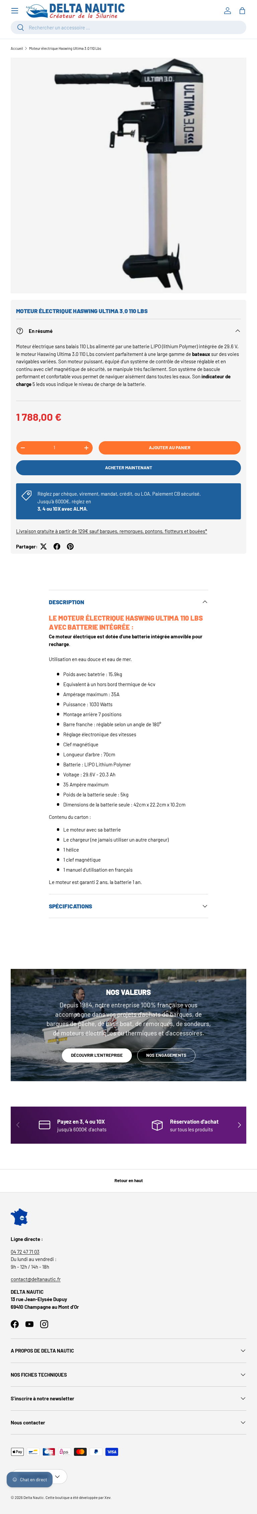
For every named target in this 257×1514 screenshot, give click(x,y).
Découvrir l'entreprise (97, 1055)
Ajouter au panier (169, 447)
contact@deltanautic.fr (36, 1279)
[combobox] (128, 27)
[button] (242, 10)
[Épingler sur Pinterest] (70, 546)
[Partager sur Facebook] (57, 546)
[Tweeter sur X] (43, 546)
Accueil (17, 48)
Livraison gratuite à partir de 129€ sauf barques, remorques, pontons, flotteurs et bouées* (111, 531)
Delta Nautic (33, 1497)
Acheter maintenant (128, 467)
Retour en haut (128, 1180)
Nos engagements (166, 1055)
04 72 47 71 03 (25, 1252)
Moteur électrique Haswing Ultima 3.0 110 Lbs (65, 48)
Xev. (107, 1497)
